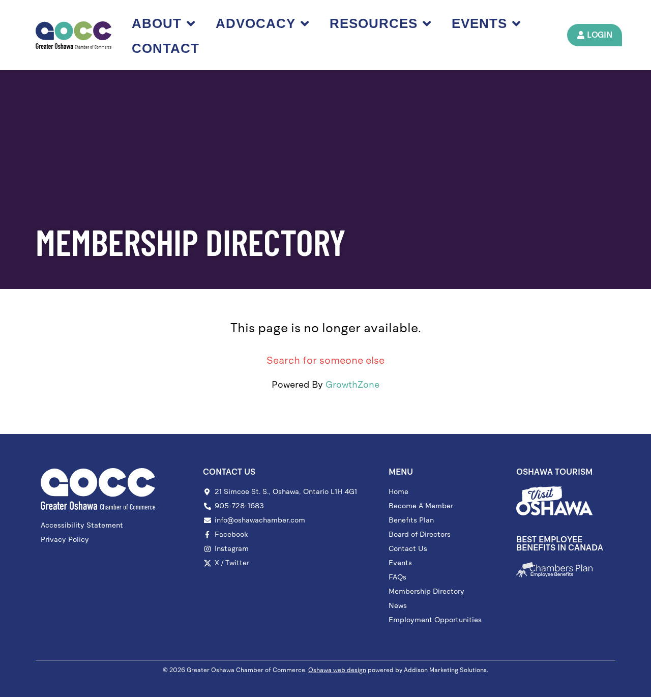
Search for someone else (325, 360)
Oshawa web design (337, 670)
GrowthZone (352, 384)
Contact (165, 48)
